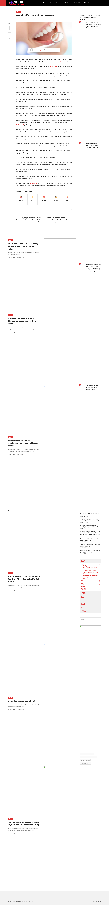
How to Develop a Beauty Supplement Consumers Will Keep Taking (23, 443)
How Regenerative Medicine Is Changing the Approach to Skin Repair (22, 321)
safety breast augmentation (87, 754)
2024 (83, 596)
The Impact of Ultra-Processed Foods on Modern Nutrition (92, 387)
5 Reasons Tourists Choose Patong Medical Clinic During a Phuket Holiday (23, 246)
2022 (82, 604)
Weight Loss (87, 2)
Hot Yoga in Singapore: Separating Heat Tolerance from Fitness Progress (90, 17)
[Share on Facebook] (9, 34)
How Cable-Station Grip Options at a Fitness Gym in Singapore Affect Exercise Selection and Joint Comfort (93, 268)
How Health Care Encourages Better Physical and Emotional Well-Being (23, 823)
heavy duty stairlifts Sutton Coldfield (88, 757)
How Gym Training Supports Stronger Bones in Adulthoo (90, 545)
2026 (83, 560)
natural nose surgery (85, 760)
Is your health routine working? (21, 701)
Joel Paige (39, 50)
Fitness (50, 2)
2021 (82, 607)
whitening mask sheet (85, 763)
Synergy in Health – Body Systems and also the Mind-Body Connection (28, 220)
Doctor (42, 2)
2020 (83, 611)
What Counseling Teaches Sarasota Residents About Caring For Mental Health (24, 579)
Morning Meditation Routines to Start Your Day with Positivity (90, 551)
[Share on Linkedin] (9, 46)
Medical (67, 2)
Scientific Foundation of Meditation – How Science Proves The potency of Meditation (59, 220)
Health (58, 2)
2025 (83, 593)
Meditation (77, 2)
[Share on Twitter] (9, 38)
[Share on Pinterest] (9, 42)
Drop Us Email (97, 901)
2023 (83, 600)
